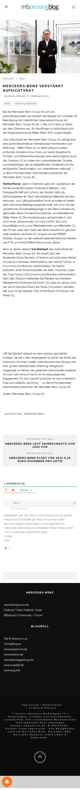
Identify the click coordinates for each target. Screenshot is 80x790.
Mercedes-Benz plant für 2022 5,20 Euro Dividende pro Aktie (40, 459)
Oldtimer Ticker (13, 610)
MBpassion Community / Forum (23, 615)
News (7, 104)
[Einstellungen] (7, 782)
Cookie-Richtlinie (42, 708)
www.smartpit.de (14, 665)
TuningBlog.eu (12, 643)
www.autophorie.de (15, 649)
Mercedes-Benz (35, 414)
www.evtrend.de (13, 654)
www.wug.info (12, 670)
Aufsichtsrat (14, 414)
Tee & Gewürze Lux (15, 638)
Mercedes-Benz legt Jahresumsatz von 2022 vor (40, 445)
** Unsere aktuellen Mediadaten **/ (39, 714)
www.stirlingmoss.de (16, 604)
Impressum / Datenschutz (42, 705)
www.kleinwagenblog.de (18, 659)
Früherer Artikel (40, 439)
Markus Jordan (14, 96)
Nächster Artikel (40, 453)
